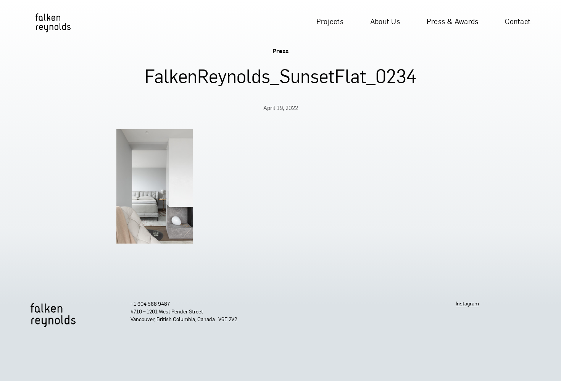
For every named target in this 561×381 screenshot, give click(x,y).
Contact (517, 22)
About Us (385, 22)
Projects (329, 22)
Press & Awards (453, 22)
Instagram (467, 304)
